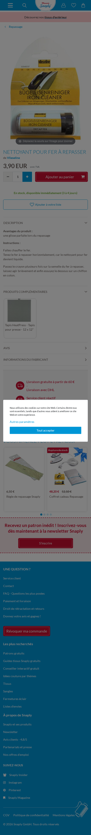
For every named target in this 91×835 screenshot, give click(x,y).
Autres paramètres (22, 422)
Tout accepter (46, 430)
